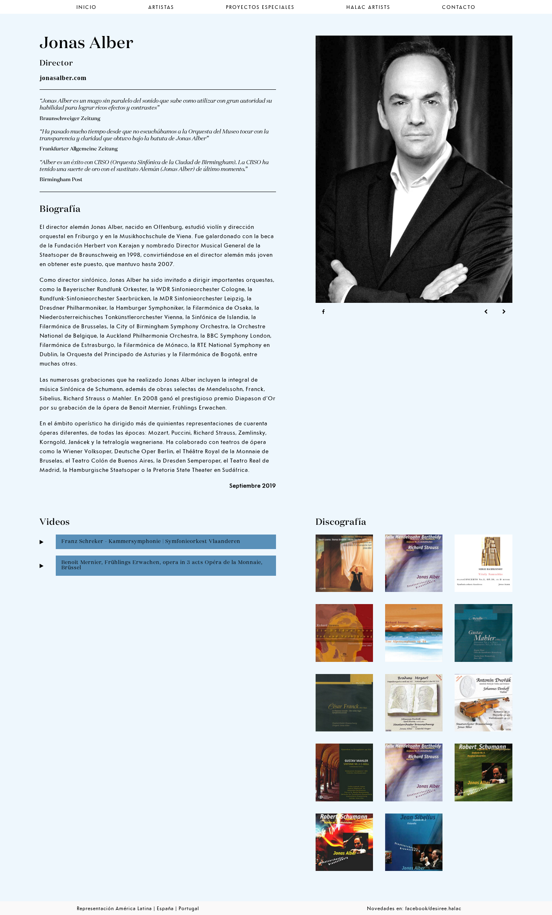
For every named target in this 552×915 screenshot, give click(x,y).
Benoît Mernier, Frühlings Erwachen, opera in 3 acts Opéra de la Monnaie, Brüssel (162, 565)
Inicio (86, 6)
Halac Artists (368, 6)
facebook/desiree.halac (433, 907)
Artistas (161, 6)
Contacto (459, 6)
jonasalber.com (63, 77)
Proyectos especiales (260, 6)
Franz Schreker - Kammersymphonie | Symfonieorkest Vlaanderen (150, 541)
